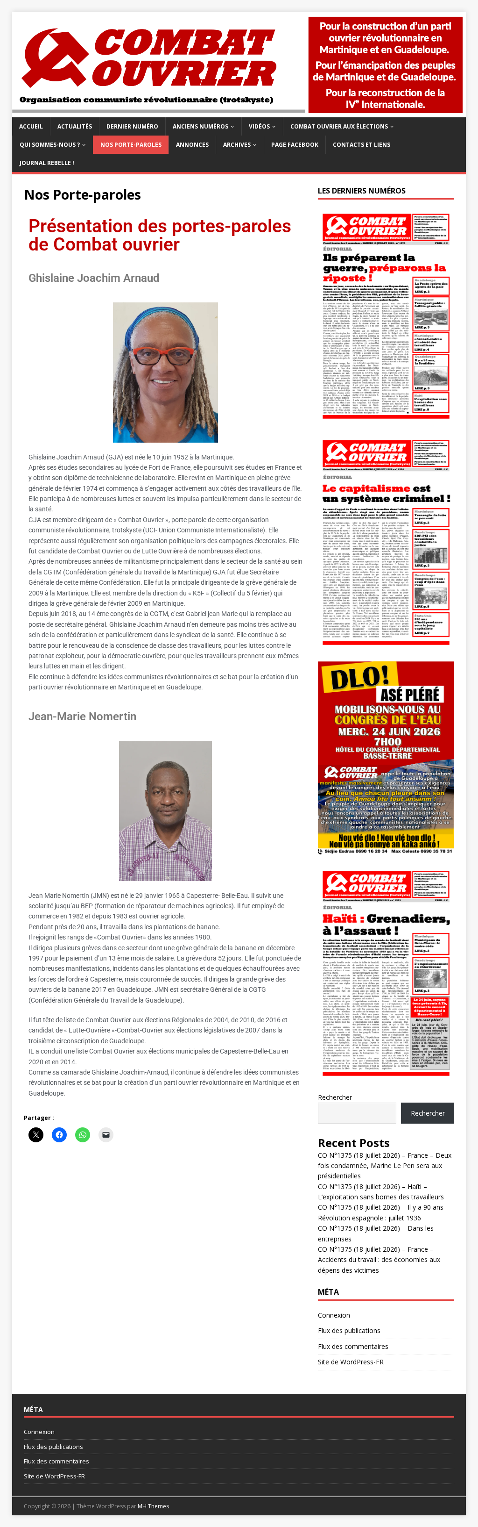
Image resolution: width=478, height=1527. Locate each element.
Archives (237, 145)
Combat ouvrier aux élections (339, 126)
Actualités (74, 126)
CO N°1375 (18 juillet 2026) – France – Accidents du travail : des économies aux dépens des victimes (379, 1260)
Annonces (192, 145)
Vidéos (259, 126)
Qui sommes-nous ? (50, 145)
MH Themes (153, 1506)
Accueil (31, 126)
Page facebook (294, 145)
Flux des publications (349, 1330)
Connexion (334, 1315)
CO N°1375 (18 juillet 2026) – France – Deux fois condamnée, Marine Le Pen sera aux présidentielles (384, 1166)
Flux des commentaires (353, 1346)
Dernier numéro (132, 126)
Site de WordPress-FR (351, 1361)
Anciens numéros (200, 126)
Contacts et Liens (361, 145)
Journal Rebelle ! (47, 163)
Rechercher (335, 1097)
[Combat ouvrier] (239, 111)
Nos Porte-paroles (131, 145)
